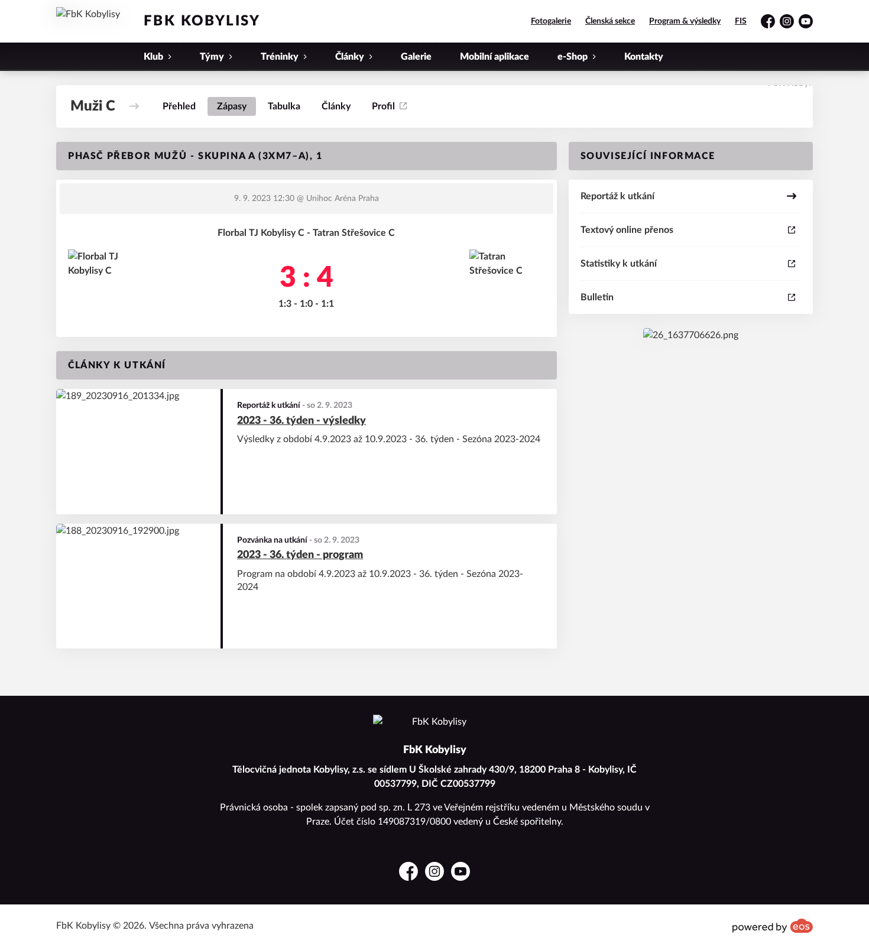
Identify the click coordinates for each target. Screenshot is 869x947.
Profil (383, 106)
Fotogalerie (551, 21)
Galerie (416, 56)
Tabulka (284, 106)
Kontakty (643, 56)
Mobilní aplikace (494, 56)
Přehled (179, 106)
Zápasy (232, 106)
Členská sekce (610, 21)
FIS (741, 21)
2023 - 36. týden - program (300, 555)
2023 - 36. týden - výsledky (301, 421)
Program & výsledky (685, 21)
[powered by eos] (772, 926)
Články (336, 106)
